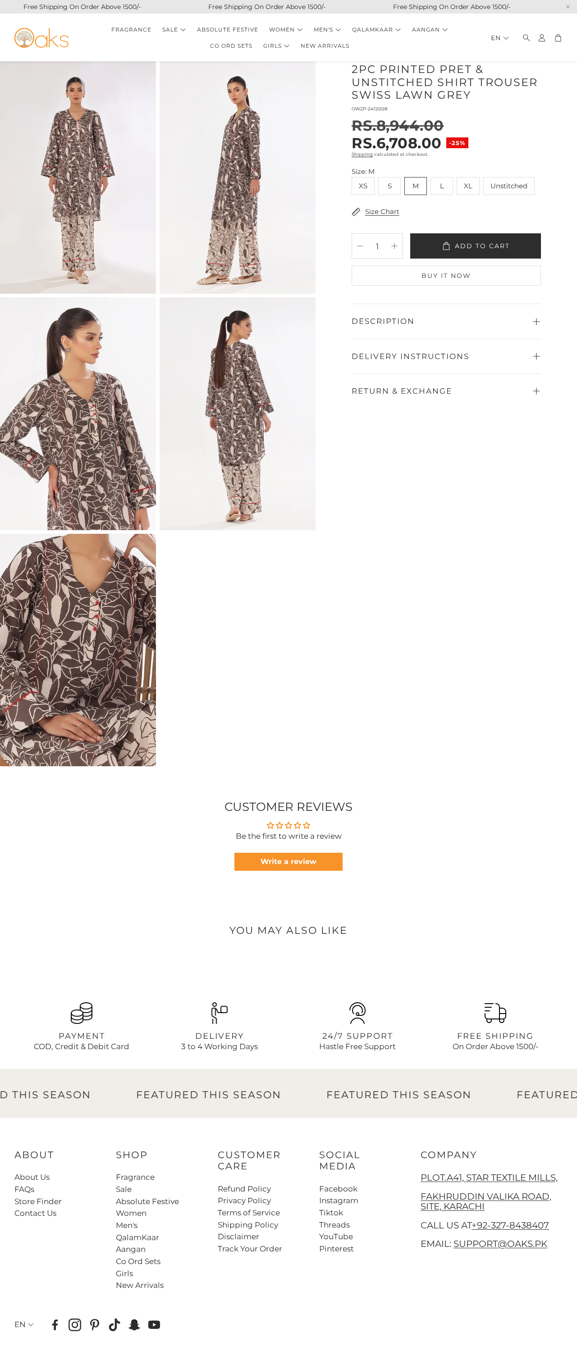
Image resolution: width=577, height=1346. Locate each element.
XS (363, 186)
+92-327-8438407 (510, 1225)
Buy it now (446, 276)
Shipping (362, 154)
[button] (523, 38)
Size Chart (382, 211)
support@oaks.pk (500, 1243)
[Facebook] (55, 1325)
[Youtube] (154, 1325)
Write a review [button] (288, 861)
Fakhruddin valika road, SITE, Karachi (486, 1201)
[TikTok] (114, 1325)
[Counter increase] (394, 246)
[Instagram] (75, 1325)
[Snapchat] (134, 1325)
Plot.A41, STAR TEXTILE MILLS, (489, 1177)
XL (468, 186)
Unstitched (508, 186)
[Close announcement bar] (568, 7)
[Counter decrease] (360, 246)
